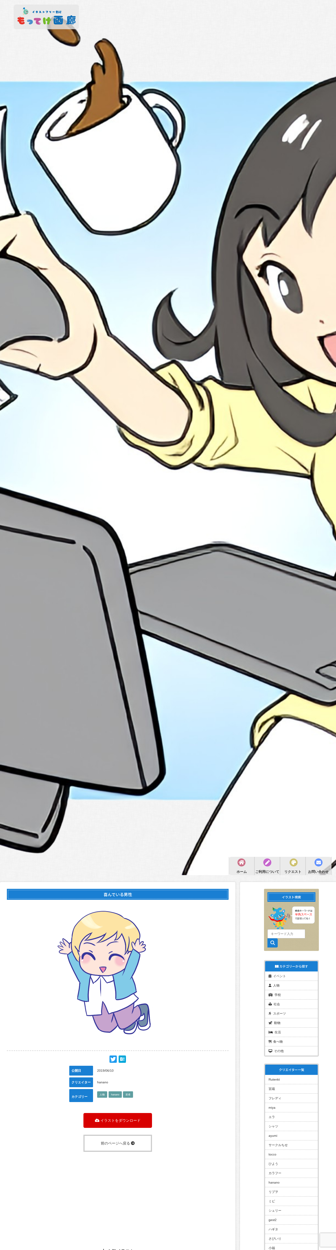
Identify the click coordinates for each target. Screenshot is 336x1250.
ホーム (242, 872)
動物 (276, 1023)
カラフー (275, 1173)
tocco (272, 1154)
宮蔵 (272, 1089)
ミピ (272, 1201)
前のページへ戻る (116, 1143)
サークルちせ (278, 1145)
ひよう (273, 1164)
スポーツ (278, 1013)
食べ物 (277, 1041)
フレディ (275, 1098)
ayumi (273, 1135)
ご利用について (267, 872)
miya (272, 1107)
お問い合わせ (318, 872)
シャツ (273, 1126)
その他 (278, 1051)
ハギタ (273, 1229)
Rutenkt (274, 1079)
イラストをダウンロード (120, 1120)
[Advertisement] (118, 1191)
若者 (128, 1094)
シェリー (275, 1210)
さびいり (275, 1238)
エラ (272, 1117)
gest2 (273, 1220)
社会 (276, 1004)
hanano (115, 1094)
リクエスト (292, 872)
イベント (278, 976)
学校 (277, 995)
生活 (277, 1032)
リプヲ (273, 1192)
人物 (102, 1094)
